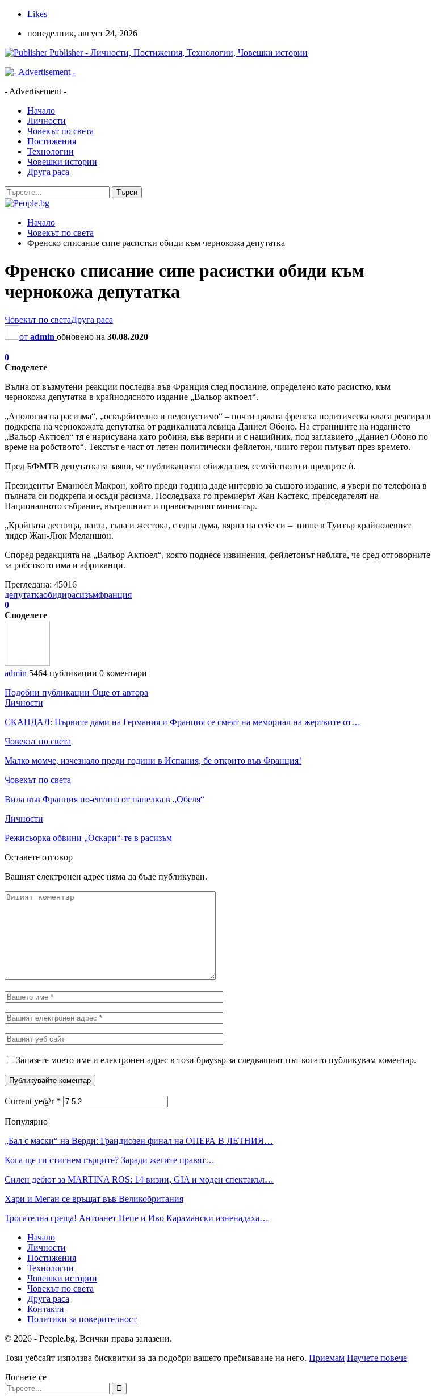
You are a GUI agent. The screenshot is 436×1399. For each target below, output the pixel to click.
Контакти (45, 1309)
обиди (55, 594)
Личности (46, 121)
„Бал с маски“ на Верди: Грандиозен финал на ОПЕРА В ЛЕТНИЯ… (139, 1141)
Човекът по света (60, 131)
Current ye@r (33, 1101)
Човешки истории (62, 161)
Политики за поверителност (82, 1319)
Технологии (50, 151)
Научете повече (377, 1358)
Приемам (327, 1358)
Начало (41, 110)
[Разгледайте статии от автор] (27, 663)
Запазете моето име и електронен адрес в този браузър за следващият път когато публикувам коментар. (216, 1060)
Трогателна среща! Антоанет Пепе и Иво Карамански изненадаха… (137, 1218)
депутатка (24, 594)
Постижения (51, 141)
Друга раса (48, 172)
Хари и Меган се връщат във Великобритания (94, 1199)
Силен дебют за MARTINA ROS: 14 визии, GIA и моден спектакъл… (139, 1179)
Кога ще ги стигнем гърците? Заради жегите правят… (110, 1160)
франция (115, 594)
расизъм (82, 594)
